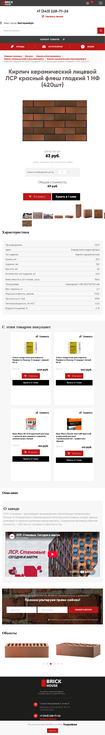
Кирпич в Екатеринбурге (48, 56)
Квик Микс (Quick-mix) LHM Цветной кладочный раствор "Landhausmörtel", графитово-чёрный (73, 437)
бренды (20, 47)
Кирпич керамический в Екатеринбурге (66, 59)
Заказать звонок (48, 719)
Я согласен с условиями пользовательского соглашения (74, 620)
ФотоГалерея (55, 47)
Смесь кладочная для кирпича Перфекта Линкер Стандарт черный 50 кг (30, 360)
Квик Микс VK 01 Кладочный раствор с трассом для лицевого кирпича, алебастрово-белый (30, 436)
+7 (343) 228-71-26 (52, 11)
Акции (90, 47)
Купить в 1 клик (66, 196)
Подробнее (70, 724)
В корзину (39, 196)
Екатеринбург (26, 23)
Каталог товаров (50, 39)
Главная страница (13, 56)
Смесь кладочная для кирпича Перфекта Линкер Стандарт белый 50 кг (73, 360)
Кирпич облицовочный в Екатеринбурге (24, 59)
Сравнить (44, 336)
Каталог (29, 56)
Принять (52, 731)
